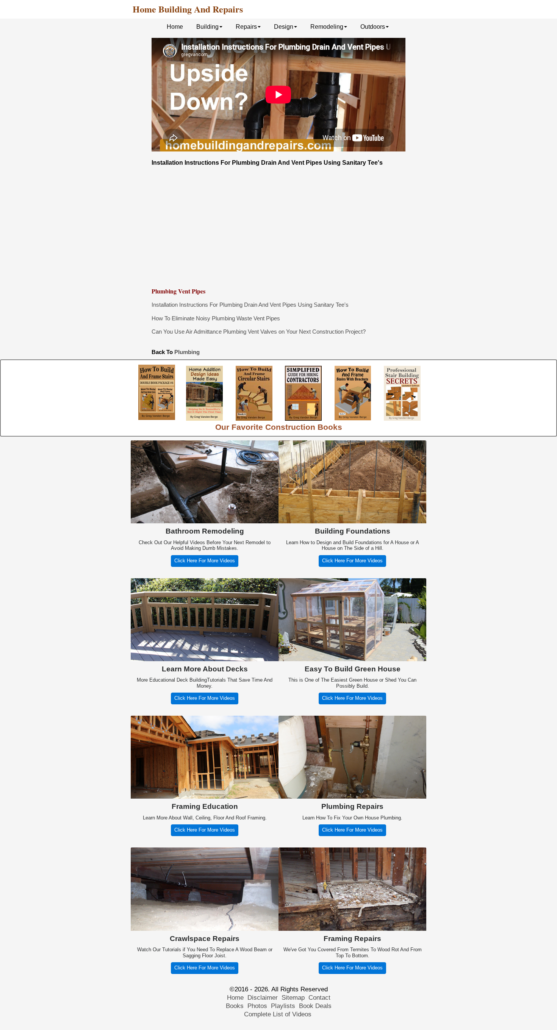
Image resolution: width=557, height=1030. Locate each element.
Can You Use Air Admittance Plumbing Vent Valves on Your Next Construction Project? (259, 331)
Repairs (246, 26)
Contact (319, 997)
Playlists (283, 1006)
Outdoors (372, 26)
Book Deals (315, 1006)
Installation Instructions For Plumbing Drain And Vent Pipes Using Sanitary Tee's (250, 304)
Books (235, 1006)
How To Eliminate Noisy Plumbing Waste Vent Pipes (216, 318)
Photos (257, 1006)
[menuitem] (176, 26)
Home (175, 26)
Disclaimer (262, 997)
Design (283, 26)
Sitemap (293, 997)
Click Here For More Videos (204, 560)
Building (207, 26)
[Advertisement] (278, 227)
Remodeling (326, 26)
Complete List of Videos (278, 1014)
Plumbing (187, 352)
